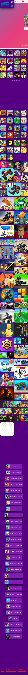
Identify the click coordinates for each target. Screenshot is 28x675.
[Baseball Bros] (24, 145)
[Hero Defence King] (24, 115)
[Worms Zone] (3, 123)
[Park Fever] (17, 70)
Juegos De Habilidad (16, 478)
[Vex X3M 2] (17, 152)
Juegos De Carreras (16, 496)
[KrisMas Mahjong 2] (24, 123)
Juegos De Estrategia (15, 484)
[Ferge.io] (10, 160)
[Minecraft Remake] (17, 63)
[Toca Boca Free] (3, 130)
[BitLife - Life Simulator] (10, 137)
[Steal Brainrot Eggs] (3, 160)
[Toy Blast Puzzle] (24, 63)
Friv (2, 7)
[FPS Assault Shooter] (3, 152)
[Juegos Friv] (12, 3)
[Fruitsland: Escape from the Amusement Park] (24, 137)
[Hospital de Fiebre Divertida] (3, 55)
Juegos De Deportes (16, 490)
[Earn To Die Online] (3, 115)
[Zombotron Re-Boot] (17, 115)
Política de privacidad (11, 671)
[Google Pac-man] (10, 145)
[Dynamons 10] (24, 152)
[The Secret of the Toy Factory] (17, 78)
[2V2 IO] (17, 130)
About (2, 671)
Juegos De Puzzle (16, 502)
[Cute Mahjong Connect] (3, 78)
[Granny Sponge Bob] (24, 78)
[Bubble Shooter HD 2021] (17, 137)
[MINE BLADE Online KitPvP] (24, 70)
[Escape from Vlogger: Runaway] (17, 145)
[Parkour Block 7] (10, 123)
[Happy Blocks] (10, 130)
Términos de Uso (22, 671)
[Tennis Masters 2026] (10, 152)
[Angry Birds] (10, 63)
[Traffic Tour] (10, 115)
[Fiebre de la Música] (10, 55)
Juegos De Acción (16, 472)
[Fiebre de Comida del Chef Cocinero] (24, 55)
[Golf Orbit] (17, 123)
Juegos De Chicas (16, 466)
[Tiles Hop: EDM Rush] (10, 70)
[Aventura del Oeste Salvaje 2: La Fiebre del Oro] (3, 63)
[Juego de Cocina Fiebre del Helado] (17, 55)
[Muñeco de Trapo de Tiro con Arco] (24, 130)
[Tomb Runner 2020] (3, 70)
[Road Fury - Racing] (3, 137)
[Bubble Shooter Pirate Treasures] (10, 78)
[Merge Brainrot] (3, 145)
